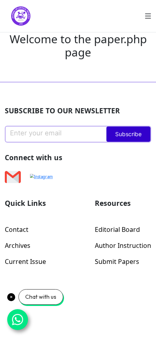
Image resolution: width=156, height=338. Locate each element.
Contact (16, 229)
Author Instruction (123, 245)
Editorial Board (117, 229)
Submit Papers (117, 261)
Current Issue (25, 261)
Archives (17, 245)
